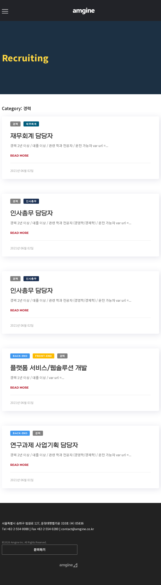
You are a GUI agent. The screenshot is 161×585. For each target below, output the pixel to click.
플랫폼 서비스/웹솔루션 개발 (48, 368)
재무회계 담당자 (31, 136)
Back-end (20, 356)
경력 (15, 124)
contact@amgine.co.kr (77, 529)
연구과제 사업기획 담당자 (44, 445)
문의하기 (39, 549)
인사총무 (31, 201)
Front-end (43, 356)
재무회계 (31, 124)
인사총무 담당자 (31, 213)
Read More (19, 156)
